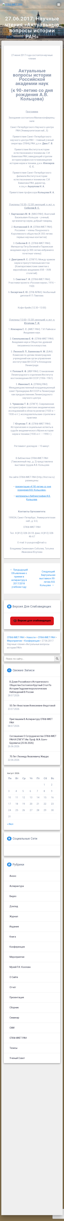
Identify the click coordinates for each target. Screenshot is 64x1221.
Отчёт (13, 987)
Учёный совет (17, 1058)
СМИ (12, 1027)
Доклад (14, 906)
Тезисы (13, 1048)
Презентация (17, 997)
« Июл (10, 824)
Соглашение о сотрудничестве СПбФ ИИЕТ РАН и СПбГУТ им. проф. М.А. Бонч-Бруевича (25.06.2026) (33, 739)
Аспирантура (17, 886)
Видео (13, 896)
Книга (13, 936)
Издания (14, 926)
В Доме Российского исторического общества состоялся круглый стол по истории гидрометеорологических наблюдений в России (30, 686)
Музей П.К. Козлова (20, 967)
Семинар (14, 1017)
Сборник (14, 1007)
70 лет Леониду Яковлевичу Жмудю (29, 756)
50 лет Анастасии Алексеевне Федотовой (32, 705)
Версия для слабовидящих (34, 620)
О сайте (14, 977)
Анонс (13, 876)
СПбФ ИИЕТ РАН (18, 1038)
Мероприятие (17, 957)
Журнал (14, 916)
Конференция (17, 946)
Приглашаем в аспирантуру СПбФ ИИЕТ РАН (31, 721)
